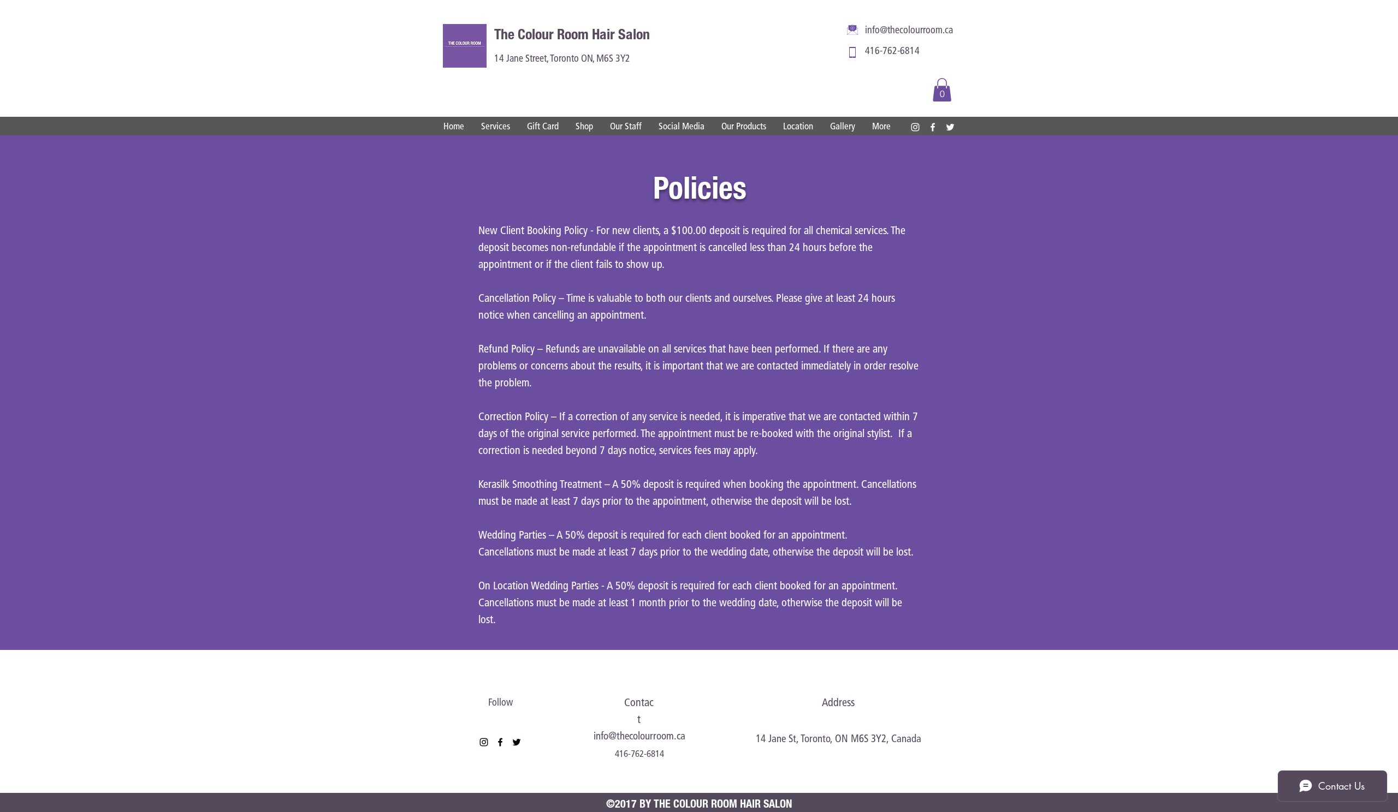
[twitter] (950, 127)
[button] (942, 89)
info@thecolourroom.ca (909, 31)
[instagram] (915, 127)
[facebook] (932, 127)
